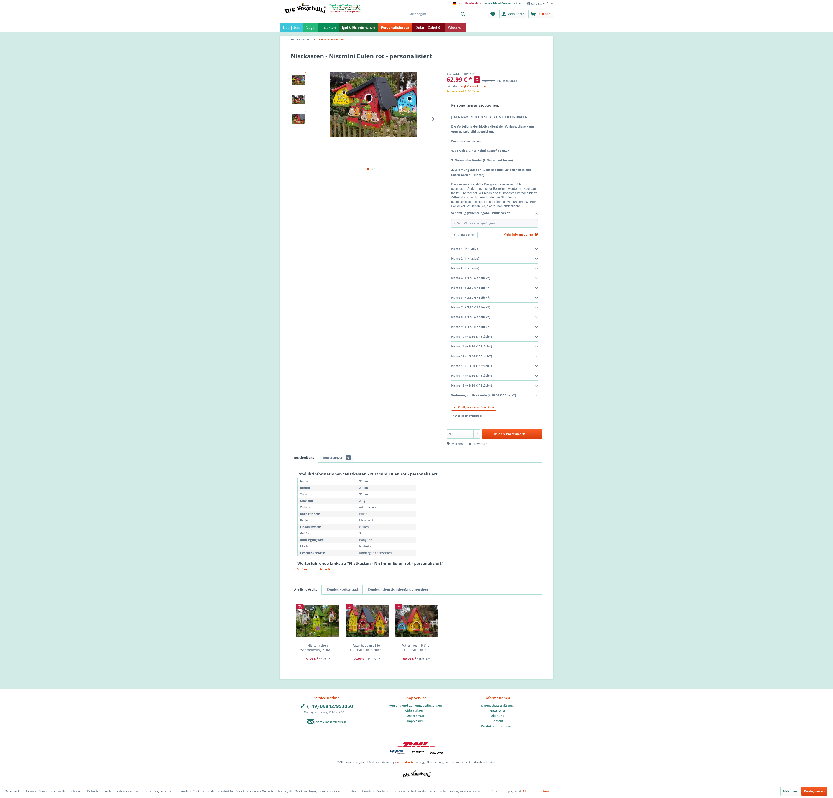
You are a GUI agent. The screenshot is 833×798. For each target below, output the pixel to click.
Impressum (415, 721)
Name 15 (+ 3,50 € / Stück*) (471, 385)
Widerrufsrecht (415, 710)
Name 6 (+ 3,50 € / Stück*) (470, 297)
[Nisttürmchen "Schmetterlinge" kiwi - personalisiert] (317, 620)
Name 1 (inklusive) (465, 249)
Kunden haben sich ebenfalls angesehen (398, 589)
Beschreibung (304, 458)
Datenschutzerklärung (497, 705)
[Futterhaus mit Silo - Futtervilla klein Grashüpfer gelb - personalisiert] (416, 620)
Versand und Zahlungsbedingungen (415, 705)
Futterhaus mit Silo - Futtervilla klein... (416, 647)
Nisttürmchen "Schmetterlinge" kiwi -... (318, 647)
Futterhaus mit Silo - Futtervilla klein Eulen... (367, 647)
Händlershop (473, 3)
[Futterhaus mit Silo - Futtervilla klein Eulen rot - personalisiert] (367, 620)
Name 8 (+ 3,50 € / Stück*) (470, 317)
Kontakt (497, 721)
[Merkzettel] (492, 14)
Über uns (497, 716)
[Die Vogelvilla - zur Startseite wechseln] (305, 17)
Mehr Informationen (538, 791)
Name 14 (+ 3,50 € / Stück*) (471, 376)
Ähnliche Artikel (306, 589)
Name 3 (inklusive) (465, 268)
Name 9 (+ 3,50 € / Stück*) (470, 327)
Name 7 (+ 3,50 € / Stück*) (470, 307)
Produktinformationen (497, 726)
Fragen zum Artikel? (315, 569)
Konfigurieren (814, 791)
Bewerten (480, 444)
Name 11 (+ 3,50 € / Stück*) (471, 346)
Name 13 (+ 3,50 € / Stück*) (471, 366)
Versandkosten (406, 762)
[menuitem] (473, 3)
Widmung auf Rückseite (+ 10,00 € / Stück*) (483, 395)
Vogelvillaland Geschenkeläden (503, 3)
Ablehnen (790, 791)
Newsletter (497, 710)
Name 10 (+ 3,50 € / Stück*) (471, 336)
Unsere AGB (415, 716)
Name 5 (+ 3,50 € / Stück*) (470, 288)
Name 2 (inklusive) (465, 258)
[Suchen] (462, 14)
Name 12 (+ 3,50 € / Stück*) (471, 356)
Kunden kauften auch (343, 589)
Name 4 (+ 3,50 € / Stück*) (470, 278)
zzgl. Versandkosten (473, 86)
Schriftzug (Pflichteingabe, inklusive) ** (480, 213)
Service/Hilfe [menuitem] (540, 4)
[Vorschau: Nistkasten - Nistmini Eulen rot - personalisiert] (298, 79)
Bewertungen (336, 458)
